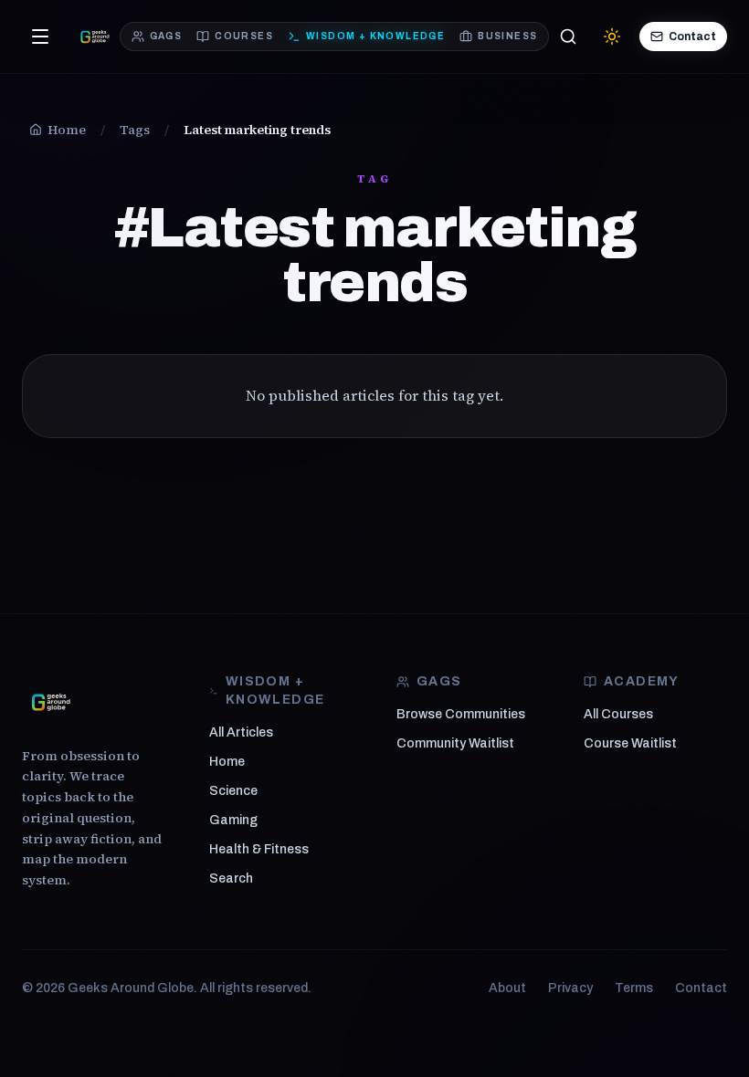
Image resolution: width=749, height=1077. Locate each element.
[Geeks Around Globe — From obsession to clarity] (95, 36)
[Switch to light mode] (612, 36)
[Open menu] (40, 36)
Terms (634, 988)
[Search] (568, 36)
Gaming (233, 820)
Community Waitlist (455, 743)
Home (227, 762)
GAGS (166, 36)
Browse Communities (460, 714)
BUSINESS (507, 36)
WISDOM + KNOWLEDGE (375, 36)
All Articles (241, 732)
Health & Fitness (259, 849)
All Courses (618, 714)
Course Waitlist (630, 743)
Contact (692, 36)
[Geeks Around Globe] (51, 702)
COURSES (244, 36)
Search (231, 878)
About (507, 988)
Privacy (570, 988)
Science (233, 791)
